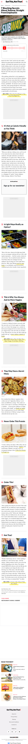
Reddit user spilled (20, 408)
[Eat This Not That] (14, 181)
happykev (21, 446)
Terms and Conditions (14, 722)
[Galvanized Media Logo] (14, 737)
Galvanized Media (10, 739)
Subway (17, 600)
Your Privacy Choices (15, 743)
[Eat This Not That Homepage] (14, 1)
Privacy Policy (14, 716)
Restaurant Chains (7, 600)
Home (2, 5)
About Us (14, 714)
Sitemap (14, 719)
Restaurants (7, 5)
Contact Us (14, 724)
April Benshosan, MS (8, 41)
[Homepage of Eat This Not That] (13, 710)
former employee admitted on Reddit (13, 335)
